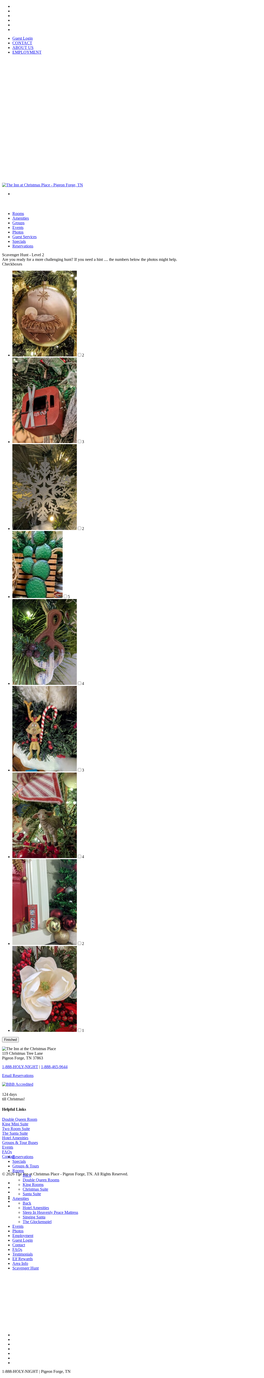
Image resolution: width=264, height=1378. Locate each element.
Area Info (20, 1263)
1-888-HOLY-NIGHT (20, 1067)
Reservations (22, 246)
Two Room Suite (16, 1128)
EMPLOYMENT (27, 52)
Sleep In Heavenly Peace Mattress (50, 1212)
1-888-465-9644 (54, 1067)
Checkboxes (12, 264)
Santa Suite (32, 1194)
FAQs (7, 1152)
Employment (22, 1235)
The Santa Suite (15, 1133)
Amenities (20, 1198)
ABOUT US (23, 47)
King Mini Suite (15, 1124)
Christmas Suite (35, 1189)
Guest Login (22, 38)
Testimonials (22, 1254)
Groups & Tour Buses (20, 1142)
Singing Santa (34, 1217)
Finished (10, 1040)
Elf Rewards (22, 1259)
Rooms (18, 1170)
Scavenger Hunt (25, 1268)
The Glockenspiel (37, 1221)
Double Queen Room (19, 1119)
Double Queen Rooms (41, 1180)
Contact (18, 1245)
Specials (19, 1161)
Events (7, 1147)
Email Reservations (18, 1075)
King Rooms (33, 1184)
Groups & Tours (25, 1166)
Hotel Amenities (15, 1138)
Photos (17, 1231)
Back (27, 1175)
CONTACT (22, 43)
